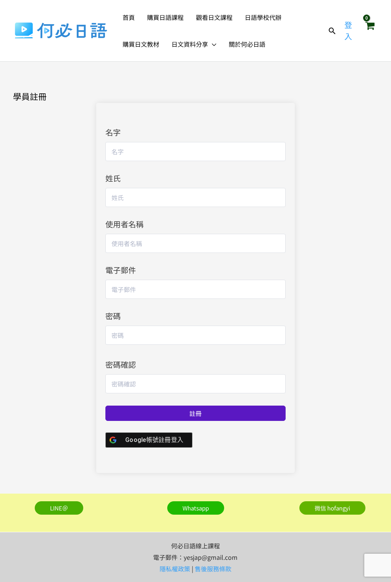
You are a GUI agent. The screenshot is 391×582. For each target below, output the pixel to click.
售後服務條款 (213, 568)
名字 (113, 132)
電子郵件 (120, 270)
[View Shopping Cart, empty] (370, 31)
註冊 (195, 413)
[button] (212, 44)
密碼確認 (120, 364)
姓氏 (113, 178)
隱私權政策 (175, 568)
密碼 (113, 315)
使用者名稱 (124, 224)
